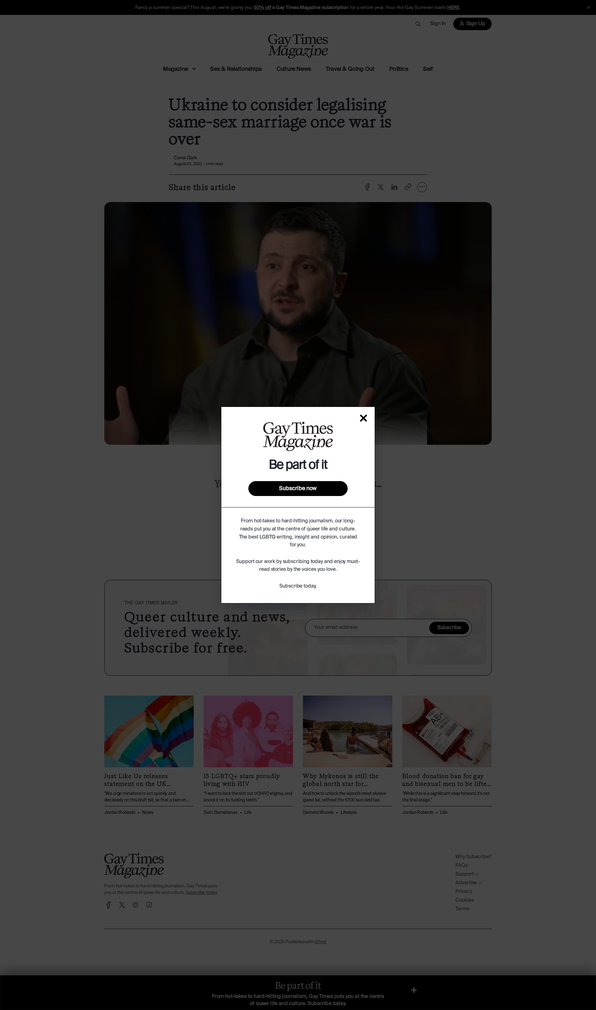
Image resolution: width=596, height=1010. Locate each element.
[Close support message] (363, 418)
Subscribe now (298, 488)
